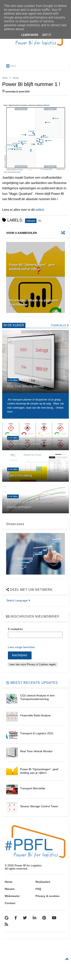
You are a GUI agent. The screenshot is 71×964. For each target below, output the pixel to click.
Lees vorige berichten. (22, 647)
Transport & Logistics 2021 (36, 733)
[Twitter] (25, 918)
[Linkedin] (34, 918)
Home (4, 78)
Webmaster (12, 896)
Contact (10, 903)
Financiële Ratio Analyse (35, 715)
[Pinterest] (44, 918)
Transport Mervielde (32, 788)
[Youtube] (54, 918)
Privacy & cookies (48, 896)
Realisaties (43, 881)
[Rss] (6, 924)
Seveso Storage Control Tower (39, 806)
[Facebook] (15, 918)
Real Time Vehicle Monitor (36, 751)
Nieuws (10, 888)
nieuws (15, 78)
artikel (39, 209)
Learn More (29, 34)
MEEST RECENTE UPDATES (33, 682)
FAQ (38, 888)
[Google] (6, 918)
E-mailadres (15, 629)
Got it (46, 34)
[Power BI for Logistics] (35, 54)
